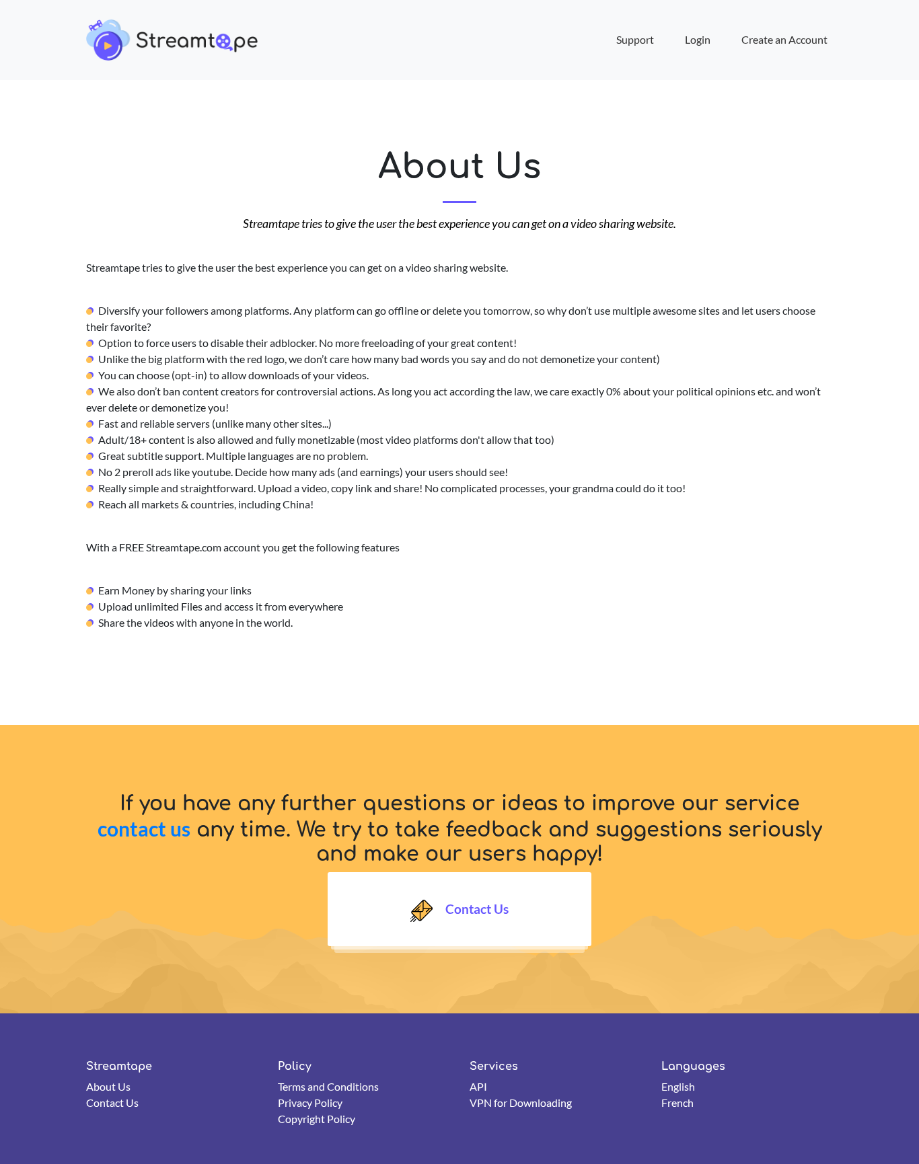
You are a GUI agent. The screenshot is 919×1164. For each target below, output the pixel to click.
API (478, 1086)
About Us (108, 1086)
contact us (144, 828)
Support (635, 39)
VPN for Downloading (521, 1102)
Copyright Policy (316, 1118)
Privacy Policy (310, 1102)
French (677, 1102)
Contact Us (476, 909)
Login (697, 39)
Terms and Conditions (328, 1086)
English (678, 1086)
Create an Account (784, 39)
